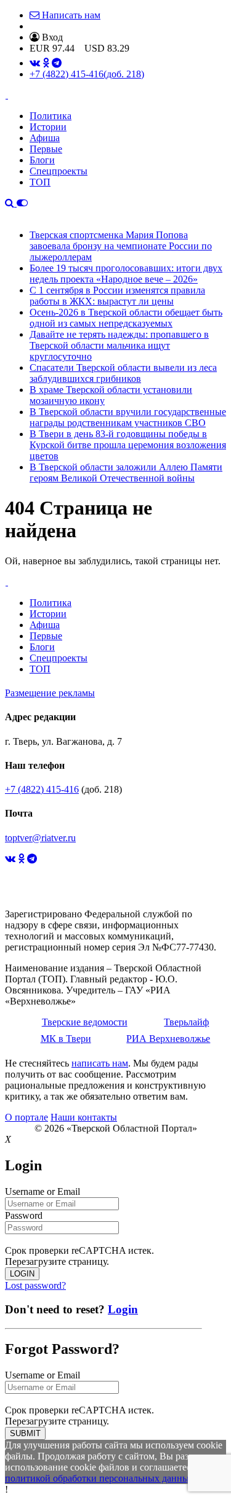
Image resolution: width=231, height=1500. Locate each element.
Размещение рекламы (50, 693)
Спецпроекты (58, 171)
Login (123, 1309)
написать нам (99, 1063)
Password (24, 1215)
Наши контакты (84, 1117)
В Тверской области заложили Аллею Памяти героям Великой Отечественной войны (126, 472)
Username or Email (42, 1191)
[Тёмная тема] (22, 203)
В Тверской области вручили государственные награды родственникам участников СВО (128, 417)
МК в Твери (66, 1038)
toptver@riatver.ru (40, 838)
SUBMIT (25, 1433)
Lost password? (35, 1285)
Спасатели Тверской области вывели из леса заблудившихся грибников (123, 373)
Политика (50, 116)
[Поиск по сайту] (11, 203)
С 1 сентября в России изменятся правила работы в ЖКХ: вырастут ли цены (117, 295)
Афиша (45, 138)
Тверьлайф (186, 1022)
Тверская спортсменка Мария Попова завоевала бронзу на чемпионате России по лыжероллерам (121, 246)
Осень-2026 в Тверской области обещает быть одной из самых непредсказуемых (126, 317)
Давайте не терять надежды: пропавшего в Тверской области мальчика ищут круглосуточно (119, 345)
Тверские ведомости (85, 1022)
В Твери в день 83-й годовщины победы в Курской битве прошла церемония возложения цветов (128, 445)
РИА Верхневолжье (168, 1038)
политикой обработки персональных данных (99, 1478)
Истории (48, 127)
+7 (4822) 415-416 (87, 74)
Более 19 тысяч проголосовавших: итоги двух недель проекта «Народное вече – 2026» (126, 273)
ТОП (40, 182)
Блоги (42, 160)
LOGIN (22, 1273)
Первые (46, 149)
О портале (26, 1117)
